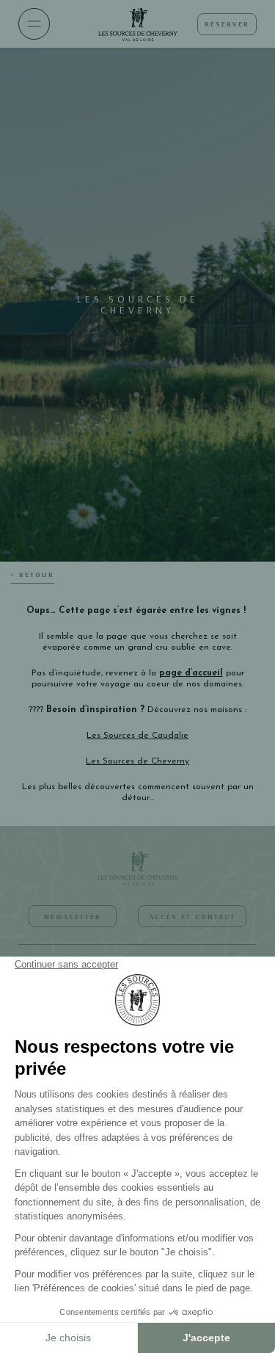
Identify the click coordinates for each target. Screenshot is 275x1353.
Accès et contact (192, 916)
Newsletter (72, 916)
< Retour (32, 574)
